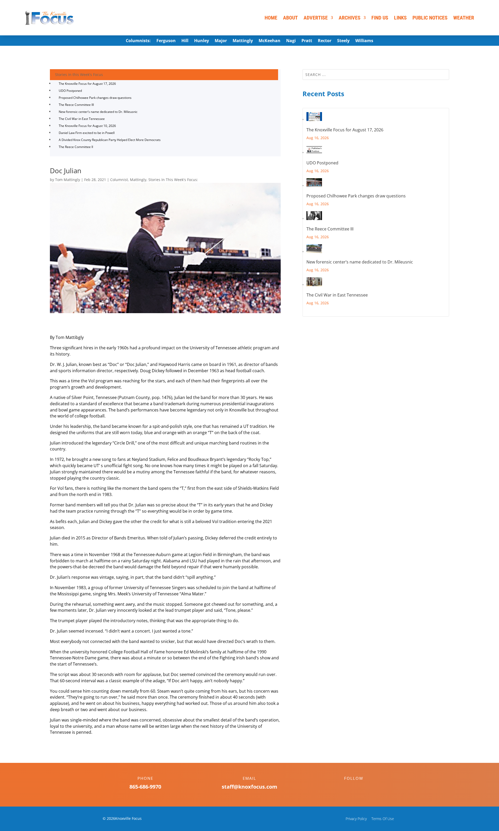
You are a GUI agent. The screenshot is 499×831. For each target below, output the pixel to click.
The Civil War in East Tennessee (82, 119)
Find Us (379, 18)
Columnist (119, 179)
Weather (463, 18)
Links (400, 18)
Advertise (316, 18)
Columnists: (138, 41)
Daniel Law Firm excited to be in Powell (87, 133)
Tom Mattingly (67, 179)
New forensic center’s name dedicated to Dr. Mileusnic (98, 111)
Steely (343, 41)
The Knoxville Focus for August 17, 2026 (87, 83)
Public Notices (430, 18)
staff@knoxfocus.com (249, 786)
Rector (324, 41)
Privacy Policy (356, 818)
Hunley (201, 41)
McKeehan (269, 41)
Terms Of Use (382, 818)
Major (221, 41)
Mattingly (243, 41)
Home (271, 18)
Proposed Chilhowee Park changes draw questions (95, 97)
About (290, 18)
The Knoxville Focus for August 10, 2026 (87, 126)
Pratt (306, 41)
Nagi (291, 41)
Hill (184, 41)
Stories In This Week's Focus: (173, 179)
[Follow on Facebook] (348, 787)
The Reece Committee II (76, 147)
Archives (349, 18)
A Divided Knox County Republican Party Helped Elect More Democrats (110, 140)
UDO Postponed (70, 90)
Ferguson (166, 41)
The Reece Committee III (76, 104)
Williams (364, 41)
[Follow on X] (359, 787)
